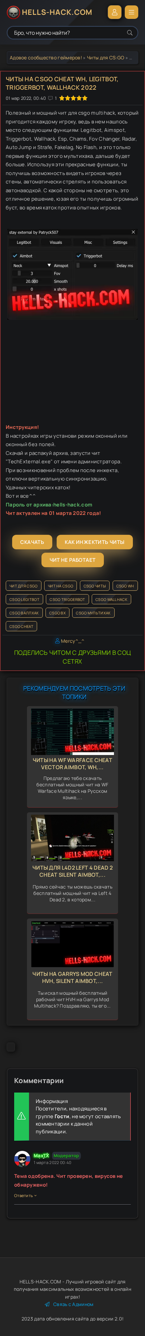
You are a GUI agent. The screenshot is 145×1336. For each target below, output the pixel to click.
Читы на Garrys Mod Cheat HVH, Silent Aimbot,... (72, 977)
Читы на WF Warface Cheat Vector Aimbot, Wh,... (72, 763)
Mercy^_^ (72, 641)
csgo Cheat (21, 626)
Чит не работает (73, 559)
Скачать (32, 542)
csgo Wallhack (111, 599)
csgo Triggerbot (67, 599)
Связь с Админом (73, 1304)
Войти (114, 12)
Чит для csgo (23, 585)
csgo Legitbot (24, 599)
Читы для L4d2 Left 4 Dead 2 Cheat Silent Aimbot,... (72, 871)
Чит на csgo (60, 585)
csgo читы (95, 585)
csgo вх (57, 612)
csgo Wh (125, 585)
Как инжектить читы (94, 542)
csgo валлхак (24, 612)
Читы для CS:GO (105, 57)
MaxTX (41, 1155)
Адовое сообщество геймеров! (46, 57)
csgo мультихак (93, 612)
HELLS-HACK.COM (57, 12)
